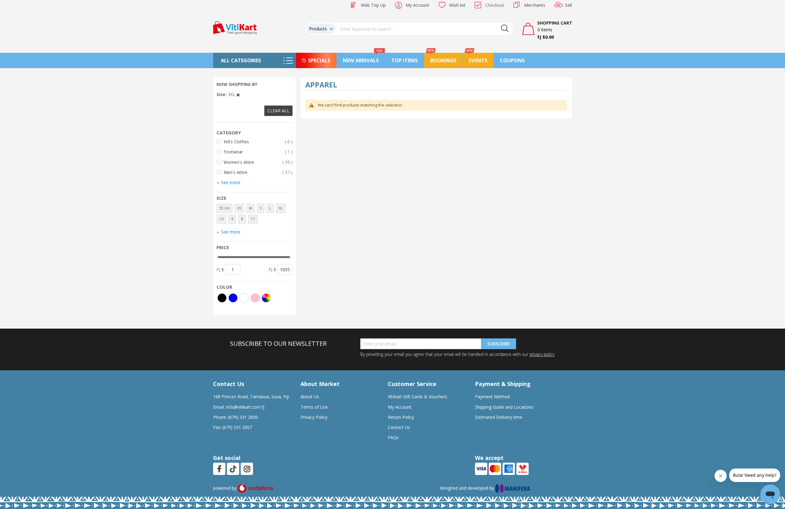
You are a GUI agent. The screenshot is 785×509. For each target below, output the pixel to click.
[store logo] (235, 27)
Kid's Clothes (258, 141)
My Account (417, 5)
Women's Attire (258, 162)
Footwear (258, 151)
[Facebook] (219, 468)
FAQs (393, 437)
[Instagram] (247, 468)
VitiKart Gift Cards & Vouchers (417, 396)
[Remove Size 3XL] (238, 94)
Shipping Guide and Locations (504, 407)
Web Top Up (373, 5)
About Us (310, 396)
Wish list (457, 5)
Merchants (534, 5)
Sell (568, 5)
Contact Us (399, 427)
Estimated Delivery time (498, 417)
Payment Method (492, 396)
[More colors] (266, 297)
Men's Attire (258, 172)
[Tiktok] (233, 468)
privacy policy (542, 354)
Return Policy (401, 417)
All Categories (241, 60)
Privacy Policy (314, 417)
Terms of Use (314, 407)
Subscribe (498, 344)
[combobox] (424, 29)
